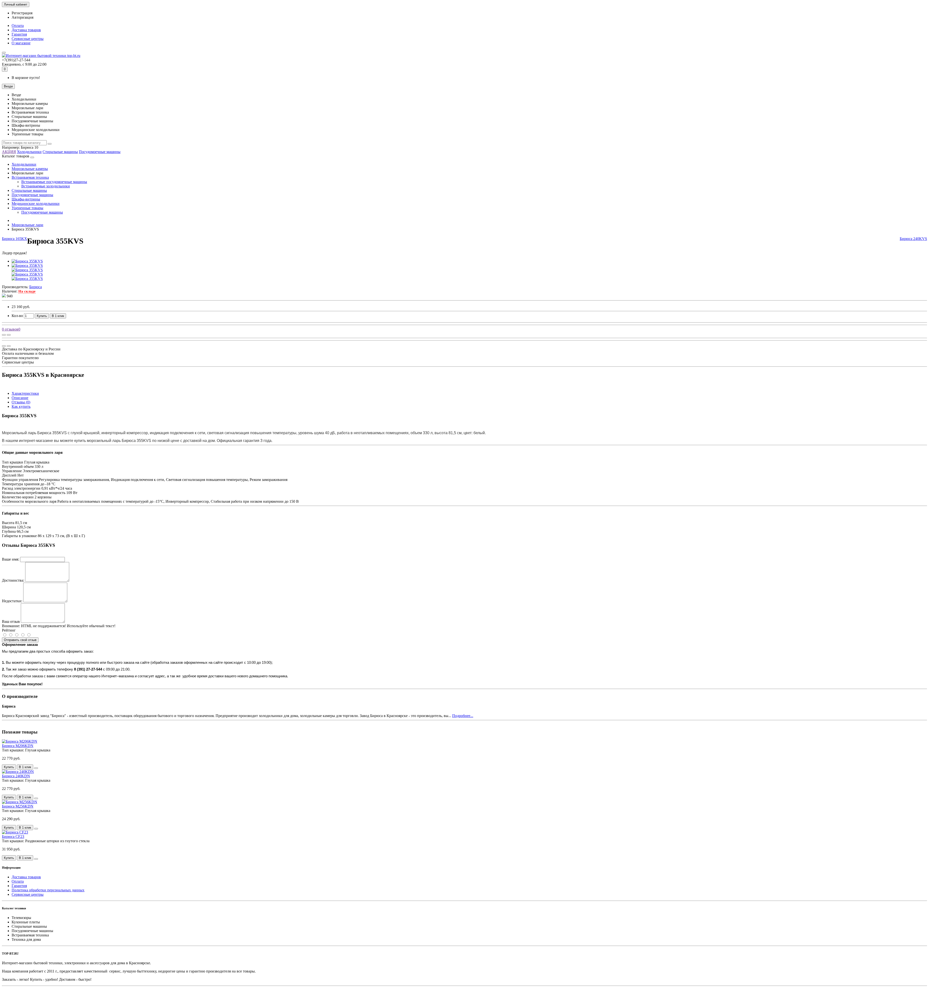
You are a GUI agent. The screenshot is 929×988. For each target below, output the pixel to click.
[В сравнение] (9, 335)
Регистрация (22, 13)
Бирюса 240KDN (16, 776)
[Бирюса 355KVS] (27, 261)
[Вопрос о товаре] (4, 335)
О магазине (21, 43)
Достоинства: (13, 580)
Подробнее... (462, 716)
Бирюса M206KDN (17, 746)
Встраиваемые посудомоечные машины (54, 182)
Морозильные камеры (30, 169)
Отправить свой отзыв (20, 640)
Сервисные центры (28, 39)
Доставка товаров (26, 30)
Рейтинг (9, 630)
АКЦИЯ (9, 152)
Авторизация (22, 17)
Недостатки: (12, 601)
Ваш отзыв (11, 621)
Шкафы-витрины (26, 199)
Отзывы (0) (21, 402)
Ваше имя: (10, 559)
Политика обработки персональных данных (48, 890)
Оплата (18, 25)
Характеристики (25, 393)
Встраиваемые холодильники (45, 186)
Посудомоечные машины (99, 152)
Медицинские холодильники (36, 203)
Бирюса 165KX (14, 239)
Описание (20, 398)
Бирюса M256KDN (17, 806)
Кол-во (17, 316)
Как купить (21, 406)
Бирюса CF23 (13, 836)
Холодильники (29, 152)
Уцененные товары (27, 208)
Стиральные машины (60, 152)
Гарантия (19, 34)
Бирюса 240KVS (913, 239)
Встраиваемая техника (30, 177)
